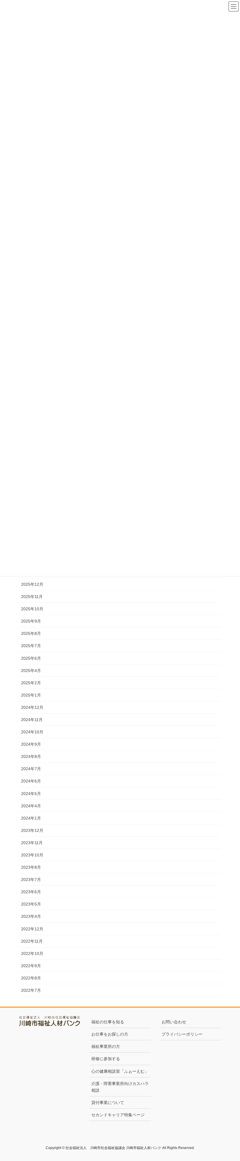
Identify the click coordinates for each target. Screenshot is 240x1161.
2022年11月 (32, 941)
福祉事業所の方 (105, 1046)
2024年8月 (31, 756)
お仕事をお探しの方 (109, 1034)
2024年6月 (31, 781)
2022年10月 (32, 953)
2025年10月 (32, 609)
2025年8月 (31, 633)
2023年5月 (31, 904)
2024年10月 (32, 732)
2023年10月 (32, 855)
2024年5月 (31, 793)
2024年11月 (32, 719)
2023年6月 (31, 891)
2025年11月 (32, 596)
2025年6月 (31, 658)
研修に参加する (105, 1058)
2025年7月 (31, 645)
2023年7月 (31, 879)
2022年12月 (32, 929)
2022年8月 (31, 978)
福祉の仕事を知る (107, 1022)
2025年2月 (31, 682)
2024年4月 (31, 806)
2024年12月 (32, 707)
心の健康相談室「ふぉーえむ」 (120, 1071)
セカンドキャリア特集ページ (118, 1114)
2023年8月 (31, 867)
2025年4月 (31, 670)
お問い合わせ (174, 1022)
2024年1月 (31, 818)
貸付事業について (107, 1102)
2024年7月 (31, 768)
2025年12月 (32, 584)
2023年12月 (32, 830)
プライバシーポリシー (182, 1034)
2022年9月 (31, 965)
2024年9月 (31, 744)
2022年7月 (31, 990)
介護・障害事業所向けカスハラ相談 (120, 1087)
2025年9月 (31, 621)
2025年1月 (31, 695)
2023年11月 (32, 842)
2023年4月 (31, 916)
